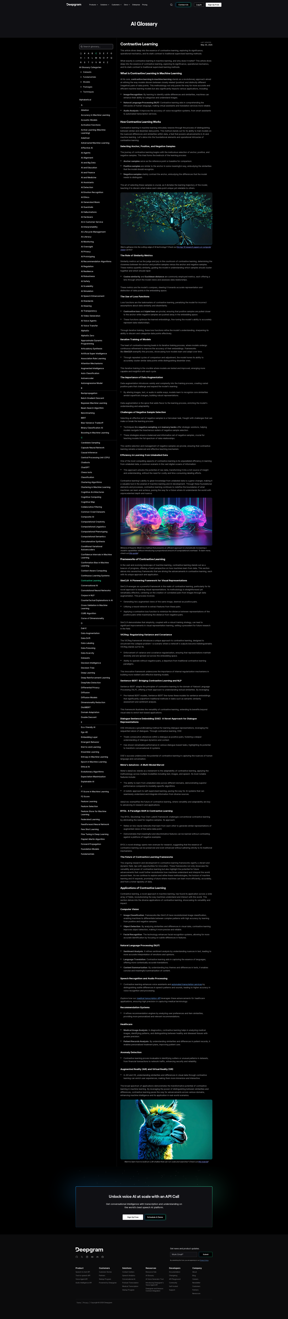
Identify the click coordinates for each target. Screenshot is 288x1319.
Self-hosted (173, 1286)
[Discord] (97, 1257)
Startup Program (105, 1279)
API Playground (174, 1279)
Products (92, 5)
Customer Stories (105, 1272)
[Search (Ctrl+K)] (171, 5)
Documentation (174, 1272)
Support (172, 1290)
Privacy (86, 1303)
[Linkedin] (87, 1257)
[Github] (77, 1257)
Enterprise (136, 5)
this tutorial (203, 1162)
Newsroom (196, 1293)
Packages (87, 87)
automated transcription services (187, 984)
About (194, 1272)
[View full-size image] (166, 218)
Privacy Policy (204, 1260)
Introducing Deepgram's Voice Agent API (155, 1284)
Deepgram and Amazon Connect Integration (154, 1290)
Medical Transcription (130, 1286)
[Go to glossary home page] (81, 53)
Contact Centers (128, 1272)
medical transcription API (148, 998)
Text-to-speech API (83, 1275)
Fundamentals (89, 77)
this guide (133, 553)
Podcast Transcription (130, 1283)
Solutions (103, 5)
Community (173, 1283)
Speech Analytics (128, 1275)
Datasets (87, 72)
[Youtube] (92, 1257)
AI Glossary (144, 23)
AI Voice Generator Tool (155, 1279)
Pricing (144, 5)
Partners (102, 1275)
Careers (195, 1279)
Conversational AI (128, 1279)
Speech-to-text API (83, 1272)
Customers (116, 5)
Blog (194, 1275)
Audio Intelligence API (84, 1283)
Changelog (173, 1275)
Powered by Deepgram (108, 1283)
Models (86, 82)
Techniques (88, 92)
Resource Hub (151, 1272)
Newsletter (196, 1283)
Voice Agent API (82, 1279)
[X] (82, 1257)
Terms (78, 1303)
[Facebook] (102, 1257)
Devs (126, 5)
